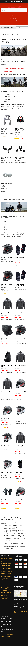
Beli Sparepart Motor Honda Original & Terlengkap (6, 578)
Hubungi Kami (4, 590)
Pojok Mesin (4, 575)
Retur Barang (4, 595)
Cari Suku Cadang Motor (6, 27)
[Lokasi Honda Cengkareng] (20, 596)
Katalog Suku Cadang (6, 571)
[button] (1, 24)
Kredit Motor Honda (6, 573)
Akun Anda (19, 3)
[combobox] (14, 10)
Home (2, 33)
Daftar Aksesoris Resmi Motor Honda (15, 33)
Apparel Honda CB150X (10, 71)
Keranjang (26, 3)
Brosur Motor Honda (6, 563)
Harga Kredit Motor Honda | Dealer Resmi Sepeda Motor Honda (14, 7)
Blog (2, 561)
